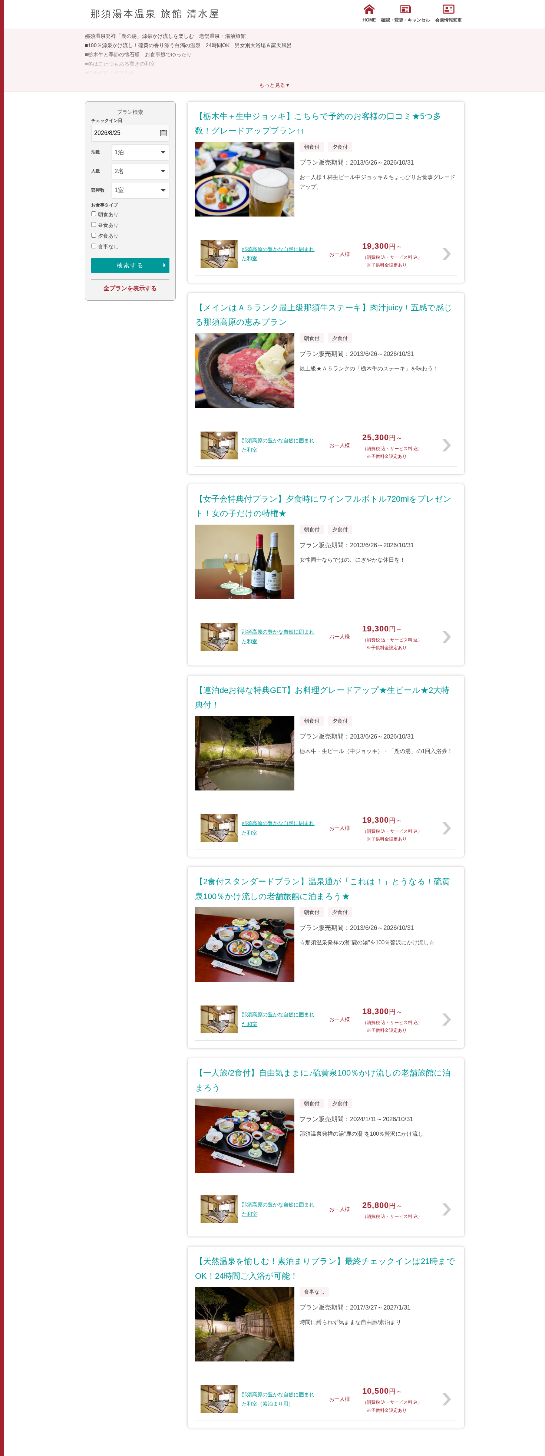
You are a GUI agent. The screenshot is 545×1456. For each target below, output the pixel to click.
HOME (369, 20)
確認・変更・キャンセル (405, 20)
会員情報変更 (448, 20)
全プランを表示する (130, 288)
